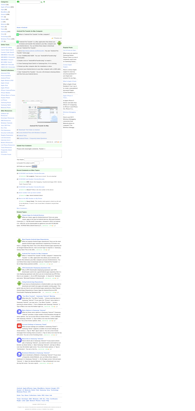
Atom (47, 395)
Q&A (27, 400)
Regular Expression (7, 135)
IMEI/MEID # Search (7, 59)
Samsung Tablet (6, 105)
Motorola (3, 24)
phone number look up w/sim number (30, 192)
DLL (44, 398)
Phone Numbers (6, 75)
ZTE (2, 41)
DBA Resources (6, 120)
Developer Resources (7, 118)
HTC (2, 17)
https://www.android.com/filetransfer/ (33, 50)
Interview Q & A (5, 140)
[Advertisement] (8, 179)
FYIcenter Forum (6, 154)
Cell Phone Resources (8, 145)
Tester (19, 398)
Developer (25, 398)
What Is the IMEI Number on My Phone (30, 198)
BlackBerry (4, 12)
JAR (40, 398)
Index (39, 395)
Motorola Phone (6, 107)
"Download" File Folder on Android (29, 129)
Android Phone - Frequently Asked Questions (33, 138)
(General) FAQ (5, 73)
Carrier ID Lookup (6, 47)
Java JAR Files (5, 125)
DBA (30, 398)
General (3, 14)
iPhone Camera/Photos (8, 90)
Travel (43, 400)
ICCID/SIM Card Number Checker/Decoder (32, 173)
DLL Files (4, 128)
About (26, 395)
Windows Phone (6, 39)
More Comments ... (22, 208)
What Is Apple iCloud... (70, 81)
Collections (33, 395)
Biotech (32, 400)
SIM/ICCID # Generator (8, 67)
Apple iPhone (5, 88)
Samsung (4, 31)
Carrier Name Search (7, 50)
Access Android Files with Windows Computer (32, 132)
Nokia (3, 26)
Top (22, 395)
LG (2, 21)
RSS (43, 395)
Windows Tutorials (6, 123)
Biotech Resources (7, 142)
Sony (2, 34)
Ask (51, 395)
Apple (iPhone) (5, 7)
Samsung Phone (6, 102)
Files (47, 398)
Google (53, 388)
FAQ (47, 400)
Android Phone (5, 78)
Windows (36, 398)
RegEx (19, 400)
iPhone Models (5, 92)
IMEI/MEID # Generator (8, 57)
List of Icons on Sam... (70, 50)
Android (3, 4)
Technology (4, 36)
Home (19, 27)
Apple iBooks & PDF (7, 80)
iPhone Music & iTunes (8, 95)
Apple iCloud (5, 83)
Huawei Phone (5, 97)
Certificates (54, 398)
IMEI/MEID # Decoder (7, 54)
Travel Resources (6, 147)
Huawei (3, 19)
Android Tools (22, 135)
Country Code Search (7, 52)
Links (23, 400)
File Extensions (6, 130)
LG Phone (4, 100)
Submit (34, 166)
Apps (2, 9)
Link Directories (6, 137)
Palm (2, 29)
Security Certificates (7, 132)
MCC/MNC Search (6, 62)
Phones (38, 400)
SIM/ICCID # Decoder (7, 64)
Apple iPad (4, 85)
